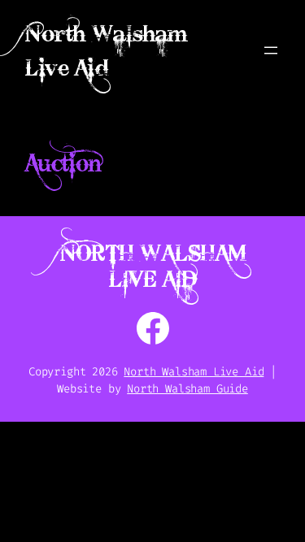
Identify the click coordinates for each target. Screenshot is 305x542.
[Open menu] (271, 50)
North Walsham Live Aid (152, 266)
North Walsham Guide (187, 389)
